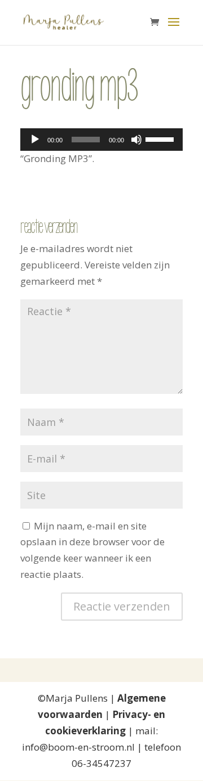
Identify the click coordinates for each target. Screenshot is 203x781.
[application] (101, 139)
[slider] (161, 138)
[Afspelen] (35, 139)
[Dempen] (136, 139)
